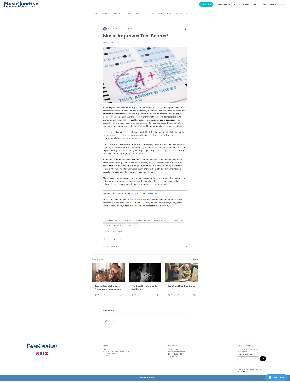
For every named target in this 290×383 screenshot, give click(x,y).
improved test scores (161, 220)
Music (129, 13)
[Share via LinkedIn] (115, 239)
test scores (132, 225)
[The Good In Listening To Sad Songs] (145, 272)
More (188, 13)
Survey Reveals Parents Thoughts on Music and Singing (107, 288)
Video (169, 13)
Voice (137, 13)
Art (145, 13)
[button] (223, 4)
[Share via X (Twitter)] (110, 239)
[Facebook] (42, 353)
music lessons (126, 220)
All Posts (95, 13)
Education (106, 13)
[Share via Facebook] (104, 239)
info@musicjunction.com (176, 352)
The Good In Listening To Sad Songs (144, 287)
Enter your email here (245, 354)
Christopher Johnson (142, 220)
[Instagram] (37, 353)
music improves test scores (114, 225)
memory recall (178, 220)
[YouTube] (46, 353)
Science (179, 13)
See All (195, 259)
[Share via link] (121, 239)
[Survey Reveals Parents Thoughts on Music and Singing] (108, 272)
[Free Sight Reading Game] (181, 272)
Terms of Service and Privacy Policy (116, 351)
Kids (152, 13)
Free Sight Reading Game (181, 286)
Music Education (111, 220)
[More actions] (185, 28)
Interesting (118, 13)
